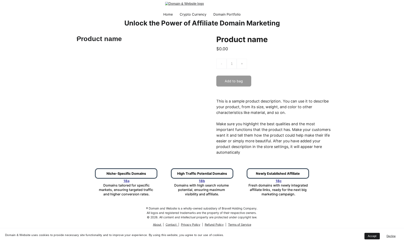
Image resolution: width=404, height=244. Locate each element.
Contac (170, 224)
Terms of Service (239, 224)
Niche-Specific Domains (126, 173)
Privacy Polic (190, 224)
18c (279, 181)
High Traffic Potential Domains (202, 173)
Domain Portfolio (227, 14)
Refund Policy (214, 224)
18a (126, 181)
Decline (391, 236)
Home (168, 14)
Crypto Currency (193, 14)
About (157, 224)
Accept (372, 236)
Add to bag (234, 81)
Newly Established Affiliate (278, 173)
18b (202, 181)
